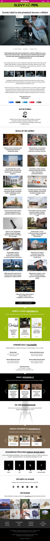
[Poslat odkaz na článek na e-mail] (38, 102)
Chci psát (7, 525)
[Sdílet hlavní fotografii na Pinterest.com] (32, 102)
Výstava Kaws (13, 352)
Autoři (19, 523)
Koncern (27, 98)
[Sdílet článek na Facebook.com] (11, 102)
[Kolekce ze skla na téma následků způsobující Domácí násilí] (25, 30)
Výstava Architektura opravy (37, 352)
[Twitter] (22, 487)
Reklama (7, 523)
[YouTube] (32, 487)
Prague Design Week (36, 452)
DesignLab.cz (27, 538)
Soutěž (42, 522)
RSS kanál (31, 522)
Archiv (19, 525)
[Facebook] (13, 487)
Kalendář (31, 523)
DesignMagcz (28, 496)
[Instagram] (18, 487)
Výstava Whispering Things (13, 359)
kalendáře (32, 344)
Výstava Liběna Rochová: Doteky (37, 359)
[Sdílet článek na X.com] (18, 102)
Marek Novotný (26, 96)
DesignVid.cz (28, 377)
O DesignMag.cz (19, 522)
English (43, 525)
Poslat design (43, 523)
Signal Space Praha (24, 366)
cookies (36, 534)
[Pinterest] (27, 487)
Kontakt (7, 522)
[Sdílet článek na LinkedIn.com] (25, 102)
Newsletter (31, 525)
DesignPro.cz (34, 428)
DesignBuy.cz (32, 311)
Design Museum (28, 404)
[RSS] (36, 487)
